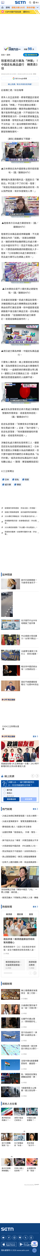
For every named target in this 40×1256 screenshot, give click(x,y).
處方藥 (17, 112)
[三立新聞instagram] (14, 1237)
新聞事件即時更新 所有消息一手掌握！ (21, 508)
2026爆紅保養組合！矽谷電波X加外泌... (20, 516)
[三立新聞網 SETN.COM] (2, 7)
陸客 (28, 179)
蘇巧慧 (9, 790)
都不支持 (10, 796)
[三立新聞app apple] (9, 1244)
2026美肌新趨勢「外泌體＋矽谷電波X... (20, 527)
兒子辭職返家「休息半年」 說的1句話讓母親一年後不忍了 (18, 1144)
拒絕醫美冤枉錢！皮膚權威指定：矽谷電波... (21, 521)
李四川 (9, 793)
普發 (31, 914)
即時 (8, 7)
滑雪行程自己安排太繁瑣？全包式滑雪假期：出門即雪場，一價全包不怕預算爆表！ (18, 1119)
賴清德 (9, 914)
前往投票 (28, 799)
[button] (30, 2)
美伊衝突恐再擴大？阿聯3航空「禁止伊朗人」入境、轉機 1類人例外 (7, 1119)
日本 (12, 97)
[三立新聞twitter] (25, 1237)
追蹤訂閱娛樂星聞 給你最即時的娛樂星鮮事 (21, 512)
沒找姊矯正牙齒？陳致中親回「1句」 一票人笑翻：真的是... (19, 890)
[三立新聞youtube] (3, 1237)
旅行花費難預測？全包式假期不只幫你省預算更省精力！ (6, 1144)
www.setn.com (23, 1250)
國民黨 (20, 914)
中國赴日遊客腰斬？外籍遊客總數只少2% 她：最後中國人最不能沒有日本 (31, 1119)
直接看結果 (11, 799)
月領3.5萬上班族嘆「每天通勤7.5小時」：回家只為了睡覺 (19, 1169)
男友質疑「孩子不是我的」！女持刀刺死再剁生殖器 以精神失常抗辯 (31, 1144)
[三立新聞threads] (31, 1237)
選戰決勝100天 (18, 7)
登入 (37, 2)
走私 (36, 116)
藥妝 (30, 97)
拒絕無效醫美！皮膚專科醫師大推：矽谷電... (21, 533)
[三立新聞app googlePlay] (26, 1244)
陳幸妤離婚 (32, 7)
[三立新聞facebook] (9, 1237)
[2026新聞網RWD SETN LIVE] (2, 2)
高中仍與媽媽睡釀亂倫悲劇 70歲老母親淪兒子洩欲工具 (6, 1169)
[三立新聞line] (20, 1237)
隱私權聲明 (5, 1250)
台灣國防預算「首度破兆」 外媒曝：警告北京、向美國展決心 (31, 1169)
